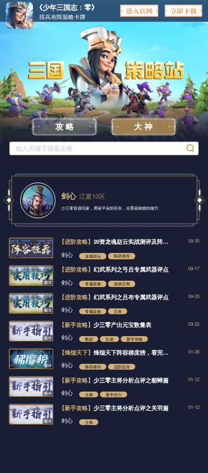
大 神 (143, 126)
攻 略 (64, 126)
